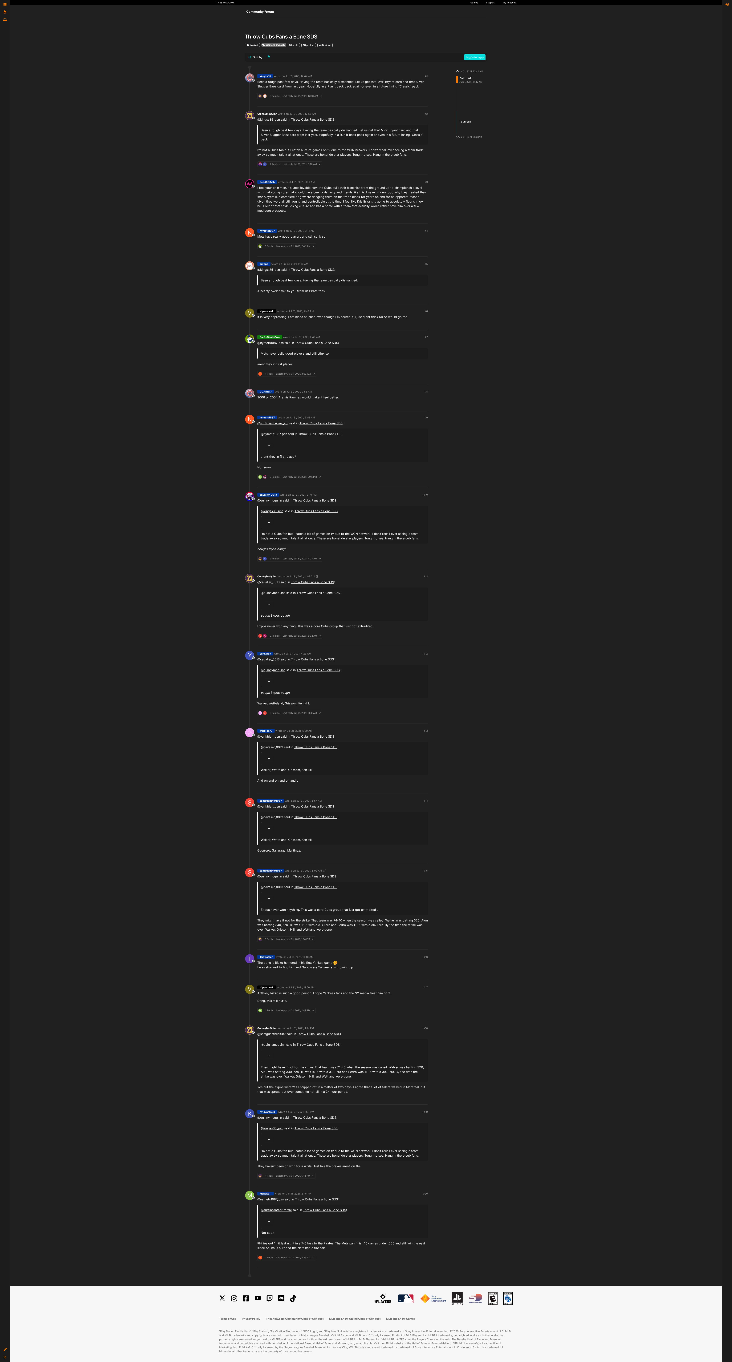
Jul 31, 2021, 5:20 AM (299, 730)
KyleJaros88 (267, 1111)
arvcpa (264, 263)
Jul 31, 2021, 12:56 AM (303, 113)
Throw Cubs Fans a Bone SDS (312, 119)
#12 (426, 653)
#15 (426, 870)
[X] (222, 1298)
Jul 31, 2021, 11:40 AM (300, 956)
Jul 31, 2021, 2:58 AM (299, 391)
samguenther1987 (271, 800)
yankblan (265, 653)
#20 (425, 1193)
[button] (5, 1350)
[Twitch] (269, 1298)
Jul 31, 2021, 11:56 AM (301, 987)
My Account (509, 2)
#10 (426, 494)
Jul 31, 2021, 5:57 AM (309, 800)
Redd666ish (267, 181)
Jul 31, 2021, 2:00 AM (302, 181)
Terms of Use (227, 1318)
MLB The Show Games (400, 1318)
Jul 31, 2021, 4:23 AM (298, 653)
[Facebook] (246, 1298)
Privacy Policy (251, 1318)
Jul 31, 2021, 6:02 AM (309, 870)
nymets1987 (267, 230)
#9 (426, 417)
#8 (426, 391)
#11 (426, 576)
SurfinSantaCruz (270, 337)
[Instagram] (234, 1298)
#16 (426, 956)
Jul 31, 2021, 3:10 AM (304, 494)
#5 (426, 263)
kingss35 (265, 76)
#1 (426, 76)
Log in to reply (475, 57)
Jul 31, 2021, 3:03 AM (302, 417)
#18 (426, 1028)
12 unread (465, 121)
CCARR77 (266, 391)
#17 (426, 987)
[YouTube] (258, 1298)
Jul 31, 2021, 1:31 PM (302, 1111)
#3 (426, 181)
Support (490, 2)
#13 (426, 730)
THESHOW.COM (225, 2)
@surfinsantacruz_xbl (272, 423)
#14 (426, 800)
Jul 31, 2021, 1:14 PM (302, 1028)
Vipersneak (267, 311)
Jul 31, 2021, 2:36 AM (295, 263)
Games (474, 2)
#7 (426, 337)
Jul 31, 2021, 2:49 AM (307, 337)
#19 (426, 1111)
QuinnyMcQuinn (267, 113)
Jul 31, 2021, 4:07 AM (302, 576)
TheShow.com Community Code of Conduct (294, 1318)
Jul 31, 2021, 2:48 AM (301, 311)
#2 (426, 113)
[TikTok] (293, 1298)
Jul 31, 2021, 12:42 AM (299, 76)
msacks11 (265, 1193)
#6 (426, 311)
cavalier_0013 (268, 494)
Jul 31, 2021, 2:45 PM (298, 1193)
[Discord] (281, 1298)
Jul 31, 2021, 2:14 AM (302, 230)
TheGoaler (266, 956)
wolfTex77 (266, 730)
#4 (426, 230)
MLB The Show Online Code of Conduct (354, 1318)
